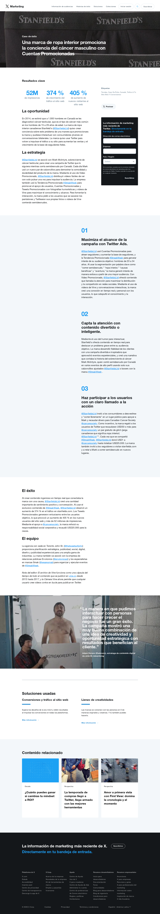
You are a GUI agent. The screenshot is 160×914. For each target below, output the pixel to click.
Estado (25, 879)
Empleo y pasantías (53, 888)
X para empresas (124, 879)
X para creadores (77, 882)
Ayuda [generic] (72, 872)
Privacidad (65, 907)
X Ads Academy (123, 899)
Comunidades (98, 888)
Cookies (48, 907)
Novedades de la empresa (56, 879)
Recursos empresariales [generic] (126, 872)
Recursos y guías (124, 882)
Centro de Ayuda (76, 876)
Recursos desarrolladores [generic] (103, 872)
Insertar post (27, 885)
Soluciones (98, 6)
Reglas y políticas (77, 896)
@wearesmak (46, 562)
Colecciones (111, 6)
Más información (29, 720)
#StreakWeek (70, 182)
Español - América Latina (119, 907)
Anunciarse (121, 876)
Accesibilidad (27, 882)
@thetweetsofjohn (73, 546)
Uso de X (73, 879)
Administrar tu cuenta (78, 888)
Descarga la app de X (30, 893)
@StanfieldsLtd (61, 128)
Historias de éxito (83, 6)
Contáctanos (75, 899)
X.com (24, 876)
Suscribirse (147, 7)
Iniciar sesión (126, 6)
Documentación (99, 882)
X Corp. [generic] (49, 872)
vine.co (72, 576)
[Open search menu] (137, 6)
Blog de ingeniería (100, 893)
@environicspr (61, 559)
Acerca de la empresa (54, 876)
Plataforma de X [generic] (28, 872)
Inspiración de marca (125, 896)
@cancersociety (89, 423)
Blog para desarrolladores (103, 890)
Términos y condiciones (89, 907)
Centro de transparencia (32, 890)
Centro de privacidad (30, 888)
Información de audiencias (62, 6)
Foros (95, 885)
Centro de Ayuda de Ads (79, 885)
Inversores (50, 890)
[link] (40, 788)
